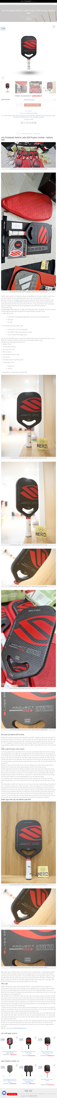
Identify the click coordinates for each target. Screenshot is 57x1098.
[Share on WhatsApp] (22, 123)
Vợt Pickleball (34, 16)
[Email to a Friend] (30, 123)
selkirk (13, 115)
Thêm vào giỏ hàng (32, 105)
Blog (49, 1093)
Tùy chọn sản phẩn (5, 99)
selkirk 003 (18, 115)
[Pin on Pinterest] (32, 123)
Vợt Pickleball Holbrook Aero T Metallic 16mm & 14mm (9, 1081)
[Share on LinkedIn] (35, 123)
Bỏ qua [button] (34, 1)
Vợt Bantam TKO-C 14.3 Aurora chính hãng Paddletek (28, 1081)
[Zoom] (3, 77)
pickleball (9, 115)
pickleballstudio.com (20, 1028)
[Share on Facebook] (24, 123)
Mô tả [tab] (18, 133)
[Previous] (4, 52)
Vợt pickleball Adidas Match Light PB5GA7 (9, 1052)
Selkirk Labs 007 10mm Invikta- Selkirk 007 (47, 1052)
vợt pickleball (35, 117)
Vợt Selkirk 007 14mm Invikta (47, 1080)
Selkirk (31, 119)
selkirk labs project (47, 115)
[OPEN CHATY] (4, 1094)
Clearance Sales (43, 1093)
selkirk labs (32, 115)
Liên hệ (54, 1093)
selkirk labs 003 (39, 115)
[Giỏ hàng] (55, 4)
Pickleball (28, 16)
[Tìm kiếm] (52, 4)
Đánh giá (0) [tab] (37, 133)
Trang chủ (22, 16)
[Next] (53, 52)
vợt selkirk (41, 117)
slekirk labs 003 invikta (27, 117)
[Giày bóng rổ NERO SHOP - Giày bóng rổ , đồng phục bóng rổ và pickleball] (28, 4)
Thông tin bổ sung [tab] (27, 133)
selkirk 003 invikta (25, 115)
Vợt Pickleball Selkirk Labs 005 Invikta (28, 1052)
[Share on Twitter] (27, 123)
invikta (5, 115)
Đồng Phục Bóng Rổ (31, 1093)
